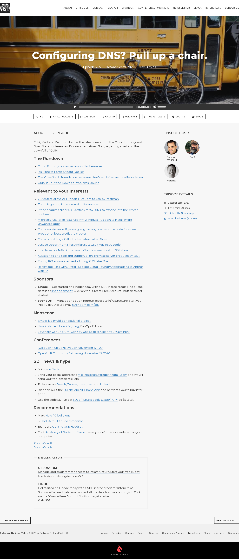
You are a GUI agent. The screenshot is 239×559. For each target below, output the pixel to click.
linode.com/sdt (62, 291)
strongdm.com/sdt (85, 304)
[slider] (162, 106)
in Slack (53, 369)
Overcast (131, 116)
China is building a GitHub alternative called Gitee (72, 239)
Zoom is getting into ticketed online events (68, 204)
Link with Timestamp (181, 213)
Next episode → (226, 520)
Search (113, 7)
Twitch (61, 384)
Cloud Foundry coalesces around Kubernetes (70, 166)
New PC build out (58, 415)
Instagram (86, 384)
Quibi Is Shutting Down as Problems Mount (68, 183)
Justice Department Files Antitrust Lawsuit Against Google (79, 244)
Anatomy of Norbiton (60, 432)
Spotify (180, 116)
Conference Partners (153, 7)
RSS (41, 116)
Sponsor (128, 7)
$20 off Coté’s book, (86, 399)
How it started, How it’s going (58, 326)
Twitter (72, 384)
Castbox (89, 116)
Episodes (82, 7)
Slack (197, 7)
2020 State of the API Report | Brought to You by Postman (78, 199)
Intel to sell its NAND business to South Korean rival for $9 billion (83, 250)
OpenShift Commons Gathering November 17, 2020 (74, 353)
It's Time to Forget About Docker (61, 171)
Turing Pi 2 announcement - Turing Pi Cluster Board (75, 261)
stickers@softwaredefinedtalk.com (102, 374)
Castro (110, 116)
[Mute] (155, 106)
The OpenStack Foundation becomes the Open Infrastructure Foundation (90, 177)
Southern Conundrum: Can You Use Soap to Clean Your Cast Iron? (84, 331)
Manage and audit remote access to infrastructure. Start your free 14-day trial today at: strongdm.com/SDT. (89, 472)
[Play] (75, 106)
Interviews (213, 7)
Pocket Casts (156, 116)
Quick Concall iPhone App (82, 390)
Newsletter (181, 7)
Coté (192, 157)
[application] (119, 107)
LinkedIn (106, 384)
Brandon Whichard (171, 158)
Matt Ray (171, 180)
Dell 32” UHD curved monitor (62, 421)
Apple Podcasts (63, 116)
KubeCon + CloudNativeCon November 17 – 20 (70, 347)
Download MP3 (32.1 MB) (182, 218)
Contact (98, 7)
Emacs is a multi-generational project (64, 320)
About (68, 7)
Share (199, 116)
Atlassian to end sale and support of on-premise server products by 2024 (89, 255)
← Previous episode (15, 520)
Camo (81, 432)
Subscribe (232, 7)
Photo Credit (43, 443)
